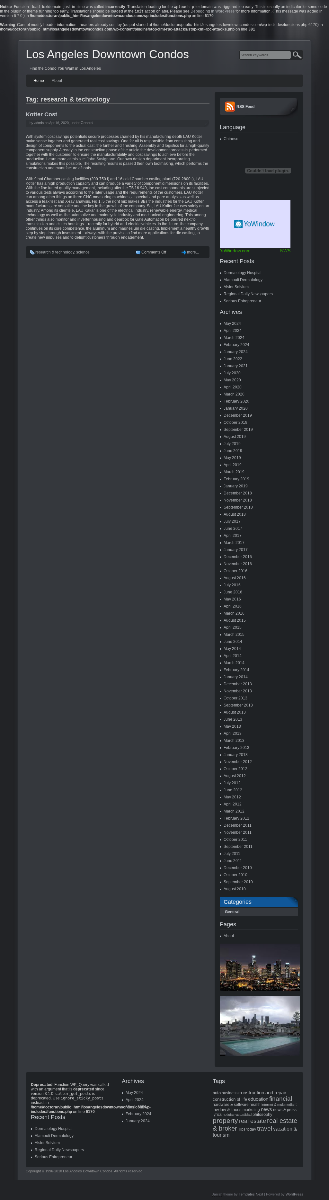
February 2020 (236, 401)
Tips (241, 1129)
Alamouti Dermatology (243, 280)
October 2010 (235, 875)
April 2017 (233, 535)
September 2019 (238, 429)
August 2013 (235, 712)
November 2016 (238, 564)
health (255, 1104)
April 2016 (233, 606)
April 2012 (233, 804)
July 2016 (232, 585)
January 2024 (236, 352)
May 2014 (232, 648)
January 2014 (236, 677)
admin (39, 123)
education (258, 1099)
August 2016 (235, 578)
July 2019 (232, 443)
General (87, 123)
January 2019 (236, 486)
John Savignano (101, 159)
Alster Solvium (236, 287)
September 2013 (238, 705)
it (296, 1104)
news (266, 1109)
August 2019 (235, 436)
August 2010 (235, 889)
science (83, 252)
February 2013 (236, 747)
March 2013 (234, 740)
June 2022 (233, 359)
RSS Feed (245, 106)
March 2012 (234, 811)
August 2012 (235, 776)
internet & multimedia (278, 1105)
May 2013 (232, 726)
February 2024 (236, 344)
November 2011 (238, 832)
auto (217, 1092)
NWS (285, 250)
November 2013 (238, 691)
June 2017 (233, 528)
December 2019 (238, 415)
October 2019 (235, 422)
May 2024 (232, 323)
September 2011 (238, 846)
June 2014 (233, 641)
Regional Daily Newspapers (248, 294)
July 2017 (232, 521)
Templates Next (251, 1194)
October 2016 (235, 571)
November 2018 (238, 500)
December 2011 (238, 825)
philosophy (262, 1114)
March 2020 (234, 394)
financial (280, 1098)
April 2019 (233, 465)
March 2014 (234, 663)
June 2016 (233, 592)
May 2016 (232, 599)
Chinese (231, 139)
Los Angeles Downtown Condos (107, 54)
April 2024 (233, 330)
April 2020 (233, 387)
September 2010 (238, 882)
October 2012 (235, 769)
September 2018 (238, 507)
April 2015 (233, 627)
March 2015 (234, 634)
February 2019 (236, 479)
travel (264, 1128)
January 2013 (236, 754)
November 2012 (238, 762)
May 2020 (232, 380)
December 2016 (238, 557)
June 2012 (233, 790)
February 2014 (236, 670)
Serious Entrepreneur (242, 301)
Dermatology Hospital (243, 273)
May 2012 (232, 797)
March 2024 (234, 337)
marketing (251, 1109)
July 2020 (232, 373)
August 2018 (235, 514)
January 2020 (236, 408)
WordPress (294, 1194)
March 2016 (234, 613)
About (57, 80)
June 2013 (233, 719)
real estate (252, 1121)
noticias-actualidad (237, 1114)
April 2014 (233, 655)
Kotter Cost (41, 114)
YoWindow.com (235, 250)
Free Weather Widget (255, 224)
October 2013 (235, 698)
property (225, 1120)
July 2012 (232, 783)
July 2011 (232, 853)
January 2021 (236, 366)
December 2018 (238, 493)
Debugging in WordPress (213, 11)
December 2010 (238, 868)
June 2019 (233, 451)
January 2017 (236, 549)
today (251, 1129)
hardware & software (231, 1104)
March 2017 (234, 542)
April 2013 (233, 733)
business (229, 1093)
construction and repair (262, 1092)
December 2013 (238, 684)
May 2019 (232, 458)
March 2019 (234, 472)
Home (38, 80)
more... (193, 252)
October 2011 (235, 839)
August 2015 (235, 620)
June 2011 (233, 860)
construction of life (230, 1099)
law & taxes (231, 1109)
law (216, 1109)
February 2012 (236, 818)
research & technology (54, 252)
